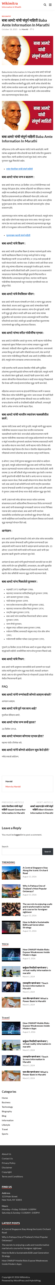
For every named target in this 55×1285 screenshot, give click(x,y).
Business (6, 1102)
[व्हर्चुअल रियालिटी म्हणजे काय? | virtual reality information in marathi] (11, 967)
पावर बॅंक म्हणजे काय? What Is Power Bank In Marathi (35, 999)
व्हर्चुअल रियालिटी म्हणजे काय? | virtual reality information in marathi (37, 970)
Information (8, 1120)
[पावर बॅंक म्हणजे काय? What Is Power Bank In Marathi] (11, 998)
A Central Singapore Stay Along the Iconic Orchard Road (35, 870)
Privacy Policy (8, 1163)
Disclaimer (7, 1167)
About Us (6, 1154)
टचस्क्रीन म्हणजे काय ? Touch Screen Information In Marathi (35, 986)
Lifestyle (6, 1124)
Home (5, 1097)
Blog (4, 1115)
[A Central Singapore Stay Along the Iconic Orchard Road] (11, 868)
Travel (5, 1129)
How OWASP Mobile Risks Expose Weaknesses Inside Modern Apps (36, 952)
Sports (5, 1133)
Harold (25, 29)
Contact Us (7, 1158)
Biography (6, 16)
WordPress (19, 1280)
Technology (7, 1106)
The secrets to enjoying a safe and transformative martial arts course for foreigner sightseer (37, 908)
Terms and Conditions (12, 1176)
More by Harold (13, 786)
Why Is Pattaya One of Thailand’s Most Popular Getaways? (35, 888)
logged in (18, 834)
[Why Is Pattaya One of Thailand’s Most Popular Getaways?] (11, 886)
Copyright (7, 1172)
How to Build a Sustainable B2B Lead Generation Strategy (36, 925)
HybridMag (34, 1280)
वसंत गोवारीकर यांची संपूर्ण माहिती (19, 168)
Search (5, 846)
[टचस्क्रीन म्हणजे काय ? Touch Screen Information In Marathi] (11, 983)
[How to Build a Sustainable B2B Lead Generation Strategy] (11, 922)
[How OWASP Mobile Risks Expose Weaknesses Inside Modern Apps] (11, 949)
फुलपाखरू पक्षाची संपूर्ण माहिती (18, 235)
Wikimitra (10, 3)
